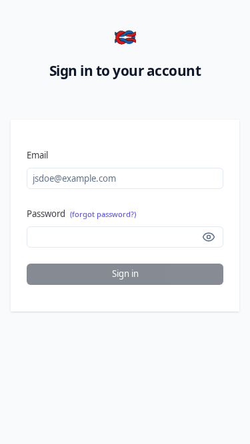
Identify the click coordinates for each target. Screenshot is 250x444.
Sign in (125, 274)
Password (81, 214)
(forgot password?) (103, 214)
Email (37, 155)
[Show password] (208, 237)
